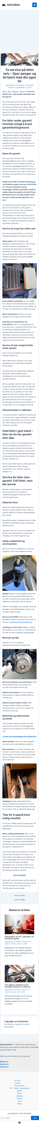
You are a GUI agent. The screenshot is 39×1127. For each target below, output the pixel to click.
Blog (9, 92)
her (28, 536)
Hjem (4, 92)
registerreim (29, 632)
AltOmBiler (13, 4)
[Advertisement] (19, 30)
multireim (19, 632)
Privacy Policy (20, 1086)
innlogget (16, 1024)
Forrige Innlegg (19, 895)
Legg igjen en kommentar (15, 85)
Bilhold (15, 92)
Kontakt (17, 1083)
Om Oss (17, 1080)
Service (22, 92)
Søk (35, 1118)
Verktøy (19, 1099)
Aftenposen (31, 182)
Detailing (19, 1096)
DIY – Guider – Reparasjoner (19, 1088)
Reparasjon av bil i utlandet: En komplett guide (19, 937)
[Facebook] (19, 1123)
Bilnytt (19, 1104)
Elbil (19, 1101)
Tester (19, 1093)
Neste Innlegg (19, 899)
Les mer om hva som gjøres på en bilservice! (19, 736)
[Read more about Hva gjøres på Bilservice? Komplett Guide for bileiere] (19, 973)
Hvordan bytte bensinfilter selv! (21, 622)
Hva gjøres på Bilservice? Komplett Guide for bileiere (17, 986)
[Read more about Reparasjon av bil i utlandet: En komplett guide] (19, 924)
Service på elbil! (19, 875)
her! (33, 309)
